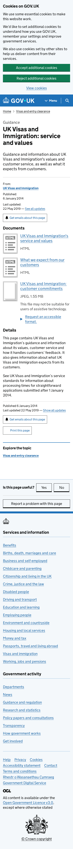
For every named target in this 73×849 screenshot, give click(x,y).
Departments (13, 687)
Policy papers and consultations (28, 718)
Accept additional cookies (36, 67)
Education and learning (21, 607)
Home (7, 111)
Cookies (36, 759)
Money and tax (14, 638)
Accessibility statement (21, 765)
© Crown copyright (36, 839)
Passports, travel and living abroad (30, 646)
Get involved (13, 741)
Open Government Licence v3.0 (28, 802)
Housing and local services (24, 630)
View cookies (36, 88)
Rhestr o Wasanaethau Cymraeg (28, 777)
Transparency (14, 725)
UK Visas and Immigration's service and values (44, 238)
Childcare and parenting (22, 568)
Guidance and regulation (22, 702)
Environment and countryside (26, 622)
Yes (46, 487)
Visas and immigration (20, 653)
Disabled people (16, 591)
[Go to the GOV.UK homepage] (18, 100)
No (64, 487)
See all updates (35, 209)
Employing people (17, 615)
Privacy (20, 759)
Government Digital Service (24, 783)
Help (7, 759)
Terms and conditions (20, 771)
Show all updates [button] (54, 410)
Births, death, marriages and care (29, 553)
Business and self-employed (25, 561)
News (7, 694)
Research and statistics (21, 710)
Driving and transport (20, 599)
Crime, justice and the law (23, 584)
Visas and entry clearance (33, 111)
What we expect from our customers (42, 262)
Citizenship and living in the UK (27, 576)
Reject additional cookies (36, 78)
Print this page (20, 430)
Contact (50, 765)
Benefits (9, 545)
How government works (22, 733)
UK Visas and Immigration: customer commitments (43, 286)
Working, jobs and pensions (24, 661)
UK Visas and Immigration (21, 188)
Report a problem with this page (36, 503)
